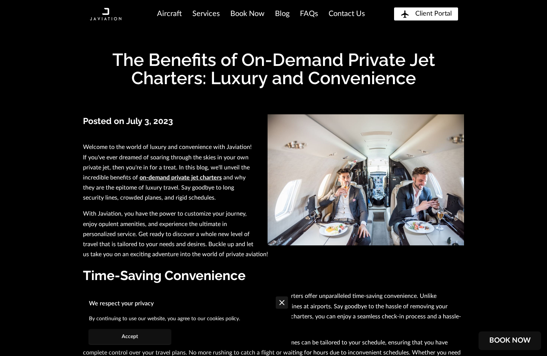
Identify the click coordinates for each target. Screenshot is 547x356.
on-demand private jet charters (181, 178)
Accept (130, 336)
